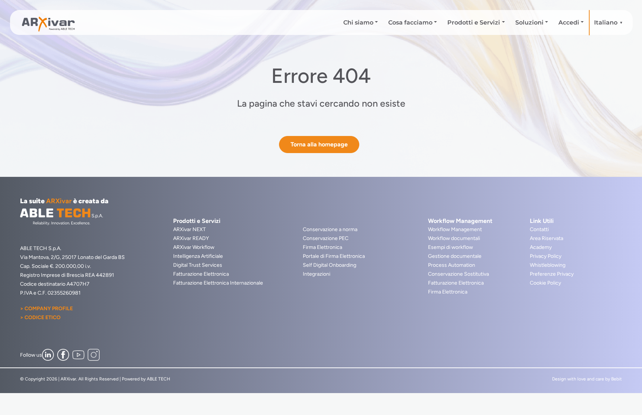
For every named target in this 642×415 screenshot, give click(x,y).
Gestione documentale (455, 256)
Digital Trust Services (197, 265)
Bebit (616, 379)
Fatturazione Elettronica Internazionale (218, 283)
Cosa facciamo (410, 22)
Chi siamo (358, 22)
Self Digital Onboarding (329, 265)
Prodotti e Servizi (473, 22)
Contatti (539, 229)
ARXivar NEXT (189, 229)
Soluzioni (529, 22)
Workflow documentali (454, 238)
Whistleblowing (547, 265)
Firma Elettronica (322, 247)
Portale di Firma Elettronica (334, 256)
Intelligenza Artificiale (198, 256)
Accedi (568, 22)
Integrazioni (316, 274)
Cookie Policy (545, 283)
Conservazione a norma (330, 229)
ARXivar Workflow (193, 247)
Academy (541, 247)
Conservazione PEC (325, 238)
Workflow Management (455, 229)
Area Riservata (546, 238)
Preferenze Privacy (552, 274)
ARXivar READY (191, 238)
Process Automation (451, 265)
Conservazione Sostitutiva (458, 274)
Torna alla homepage (319, 144)
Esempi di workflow (450, 247)
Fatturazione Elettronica (201, 274)
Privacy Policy (545, 256)
